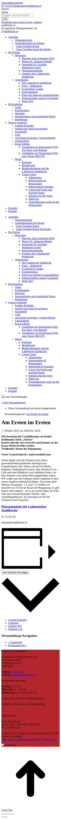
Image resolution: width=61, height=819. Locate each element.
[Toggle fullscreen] (9, 813)
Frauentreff (15, 642)
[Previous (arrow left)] (2, 816)
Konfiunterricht (17, 645)
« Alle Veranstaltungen (13, 402)
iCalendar (13, 623)
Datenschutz (48, 739)
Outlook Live (15, 629)
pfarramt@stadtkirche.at (28, 5)
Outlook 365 (15, 626)
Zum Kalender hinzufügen (15, 572)
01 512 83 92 (8, 5)
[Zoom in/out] (13, 813)
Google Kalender (17, 619)
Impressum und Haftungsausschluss (20, 739)
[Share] (6, 813)
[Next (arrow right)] (6, 816)
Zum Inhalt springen (12, 2)
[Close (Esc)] (2, 813)
